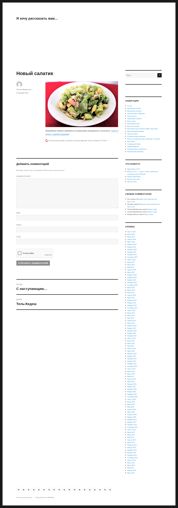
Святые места (132, 116)
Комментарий (24, 176)
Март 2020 (131, 412)
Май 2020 (130, 407)
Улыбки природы (133, 146)
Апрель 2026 (131, 239)
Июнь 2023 (131, 315)
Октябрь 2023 (132, 305)
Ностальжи (131, 141)
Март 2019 (131, 442)
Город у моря (152, 209)
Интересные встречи (134, 111)
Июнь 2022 (131, 343)
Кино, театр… (132, 121)
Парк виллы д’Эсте (133, 169)
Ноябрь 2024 (131, 280)
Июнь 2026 (131, 237)
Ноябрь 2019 (131, 422)
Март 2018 (131, 473)
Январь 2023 (131, 328)
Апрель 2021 (131, 379)
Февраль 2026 (132, 244)
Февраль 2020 (132, 414)
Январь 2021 (131, 386)
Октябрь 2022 (132, 336)
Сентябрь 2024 (132, 285)
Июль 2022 (131, 341)
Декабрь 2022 (132, 331)
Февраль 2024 (132, 300)
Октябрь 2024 (132, 282)
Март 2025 (131, 272)
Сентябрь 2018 (132, 457)
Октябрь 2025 (132, 254)
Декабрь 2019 (132, 419)
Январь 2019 (131, 447)
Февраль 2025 (132, 275)
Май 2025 (130, 267)
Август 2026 (131, 232)
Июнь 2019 (131, 435)
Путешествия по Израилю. (136, 113)
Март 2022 (131, 351)
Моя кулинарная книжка (135, 131)
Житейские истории (134, 108)
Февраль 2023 (132, 325)
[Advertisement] (89, 52)
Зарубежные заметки (134, 118)
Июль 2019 (131, 432)
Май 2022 (130, 346)
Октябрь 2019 (132, 424)
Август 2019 (131, 430)
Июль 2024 (131, 287)
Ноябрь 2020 (131, 391)
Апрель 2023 (131, 320)
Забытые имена (132, 134)
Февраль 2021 (132, 384)
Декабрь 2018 (132, 450)
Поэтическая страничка (135, 151)
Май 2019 (130, 437)
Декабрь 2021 (132, 358)
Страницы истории (133, 144)
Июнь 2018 (131, 465)
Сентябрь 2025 (132, 257)
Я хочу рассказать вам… (37, 18)
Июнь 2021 (131, 374)
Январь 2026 (131, 247)
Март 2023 (131, 323)
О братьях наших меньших (136, 136)
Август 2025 (131, 259)
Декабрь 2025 (132, 249)
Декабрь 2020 (132, 389)
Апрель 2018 (131, 470)
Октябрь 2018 (132, 455)
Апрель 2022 (131, 348)
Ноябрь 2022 (131, 333)
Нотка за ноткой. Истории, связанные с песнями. (143, 139)
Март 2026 (131, 242)
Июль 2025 (131, 262)
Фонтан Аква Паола (134, 176)
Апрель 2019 (131, 440)
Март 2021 (131, 381)
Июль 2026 (131, 234)
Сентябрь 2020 (132, 397)
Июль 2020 (131, 402)
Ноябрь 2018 (131, 452)
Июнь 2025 (131, 265)
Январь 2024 (131, 303)
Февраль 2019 (132, 445)
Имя (18, 213)
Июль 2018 (131, 463)
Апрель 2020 (131, 409)
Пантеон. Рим (131, 181)
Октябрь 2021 (132, 364)
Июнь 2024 (131, 290)
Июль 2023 (131, 313)
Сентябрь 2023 (132, 308)
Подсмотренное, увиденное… (137, 149)
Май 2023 (130, 318)
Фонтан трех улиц (133, 179)
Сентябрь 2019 (132, 427)
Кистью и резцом (133, 126)
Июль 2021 (131, 371)
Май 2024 (130, 292)
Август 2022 (131, 338)
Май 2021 (130, 376)
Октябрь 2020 (132, 394)
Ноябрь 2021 (131, 361)
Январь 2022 (131, 356)
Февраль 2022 (132, 353)
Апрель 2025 (131, 270)
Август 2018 (131, 460)
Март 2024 (131, 298)
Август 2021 (131, 369)
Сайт (18, 237)
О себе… (130, 106)
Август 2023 (131, 310)
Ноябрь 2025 (131, 252)
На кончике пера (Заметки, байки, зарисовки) (142, 129)
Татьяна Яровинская (23, 89)
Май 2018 (130, 468)
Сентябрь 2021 (132, 366)
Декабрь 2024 (132, 277)
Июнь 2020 (131, 404)
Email (19, 225)
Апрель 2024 (131, 295)
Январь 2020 (131, 417)
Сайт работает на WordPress (44, 497)
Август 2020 (131, 399)
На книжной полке (133, 123)
